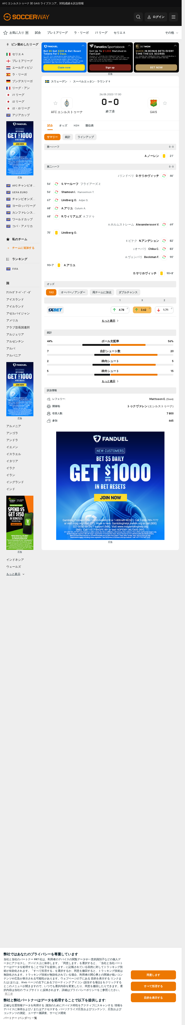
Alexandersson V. (147, 224)
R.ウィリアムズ (71, 216)
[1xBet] (55, 310)
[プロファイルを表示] (67, 103)
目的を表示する (153, 997)
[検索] (138, 16)
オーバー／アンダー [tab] (73, 292)
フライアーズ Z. (90, 184)
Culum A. (80, 208)
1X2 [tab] (51, 292)
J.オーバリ (139, 249)
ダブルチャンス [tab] (128, 292)
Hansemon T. (85, 192)
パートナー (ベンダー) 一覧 (20, 1018)
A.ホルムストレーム (121, 224)
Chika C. (153, 249)
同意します (153, 974)
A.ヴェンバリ (133, 257)
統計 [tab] (67, 137)
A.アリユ (67, 208)
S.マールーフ (70, 184)
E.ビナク (131, 241)
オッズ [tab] (63, 125)
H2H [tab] (76, 125)
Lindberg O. (69, 200)
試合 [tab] (50, 125)
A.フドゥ (89, 216)
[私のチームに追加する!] (55, 103)
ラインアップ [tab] (86, 137)
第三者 (9, 993)
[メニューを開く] (173, 16)
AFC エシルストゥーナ (67, 112)
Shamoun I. (68, 192)
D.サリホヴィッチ (147, 176)
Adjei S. (83, 200)
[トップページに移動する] (35, 17)
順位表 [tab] (90, 125)
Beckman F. (151, 257)
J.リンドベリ (126, 176)
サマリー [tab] (52, 137)
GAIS (153, 112)
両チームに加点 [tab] (101, 292)
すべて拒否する (153, 986)
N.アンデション (149, 241)
